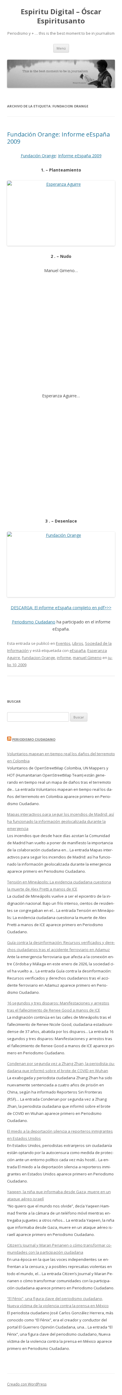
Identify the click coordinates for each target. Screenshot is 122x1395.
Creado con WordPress (26, 1384)
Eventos (63, 643)
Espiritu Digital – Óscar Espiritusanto (61, 16)
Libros (77, 643)
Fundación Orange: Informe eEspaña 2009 (58, 137)
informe (64, 657)
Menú (61, 48)
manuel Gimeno (87, 657)
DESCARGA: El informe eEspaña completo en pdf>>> (61, 607)
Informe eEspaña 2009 (80, 155)
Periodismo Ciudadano (33, 622)
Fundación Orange (38, 155)
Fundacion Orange (38, 657)
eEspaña (78, 650)
